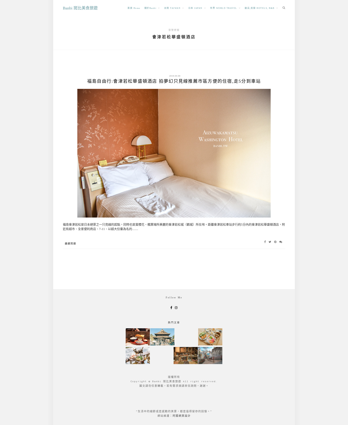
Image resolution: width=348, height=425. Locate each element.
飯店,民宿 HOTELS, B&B (259, 8)
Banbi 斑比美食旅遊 (80, 8)
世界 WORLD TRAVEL (223, 8)
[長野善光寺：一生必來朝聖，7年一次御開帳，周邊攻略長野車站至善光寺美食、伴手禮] (162, 337)
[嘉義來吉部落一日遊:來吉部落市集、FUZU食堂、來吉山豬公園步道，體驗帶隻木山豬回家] (138, 356)
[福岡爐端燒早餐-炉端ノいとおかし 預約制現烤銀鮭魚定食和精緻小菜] (138, 337)
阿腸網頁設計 (182, 415)
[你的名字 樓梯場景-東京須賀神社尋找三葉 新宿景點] (210, 356)
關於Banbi (150, 8)
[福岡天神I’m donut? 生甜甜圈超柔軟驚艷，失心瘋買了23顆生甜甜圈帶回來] (186, 356)
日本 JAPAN (195, 8)
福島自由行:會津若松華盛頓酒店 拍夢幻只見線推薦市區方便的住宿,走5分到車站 (174, 81)
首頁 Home (133, 8)
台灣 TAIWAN (172, 8)
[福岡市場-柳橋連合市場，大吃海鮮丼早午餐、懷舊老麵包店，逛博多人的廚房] (210, 337)
